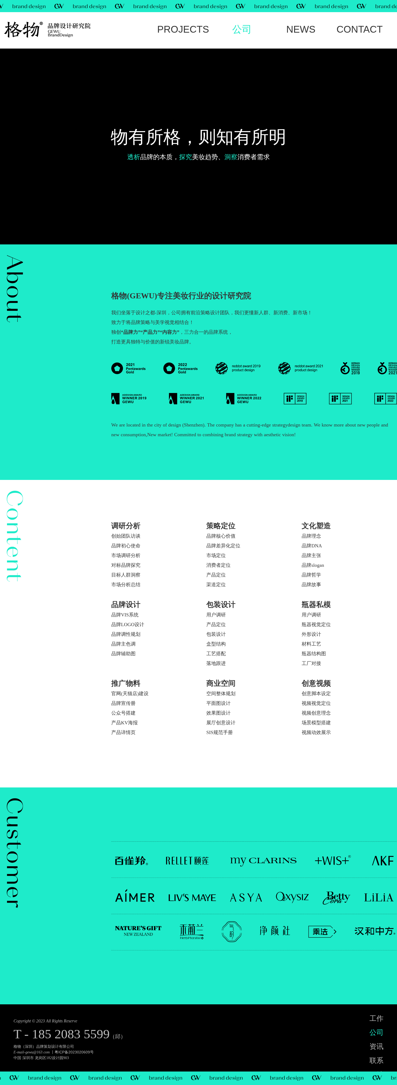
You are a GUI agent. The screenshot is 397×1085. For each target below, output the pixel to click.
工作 (183, 29)
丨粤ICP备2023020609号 (72, 1052)
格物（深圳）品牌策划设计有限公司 (44, 1047)
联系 (360, 29)
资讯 (300, 29)
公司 (242, 29)
